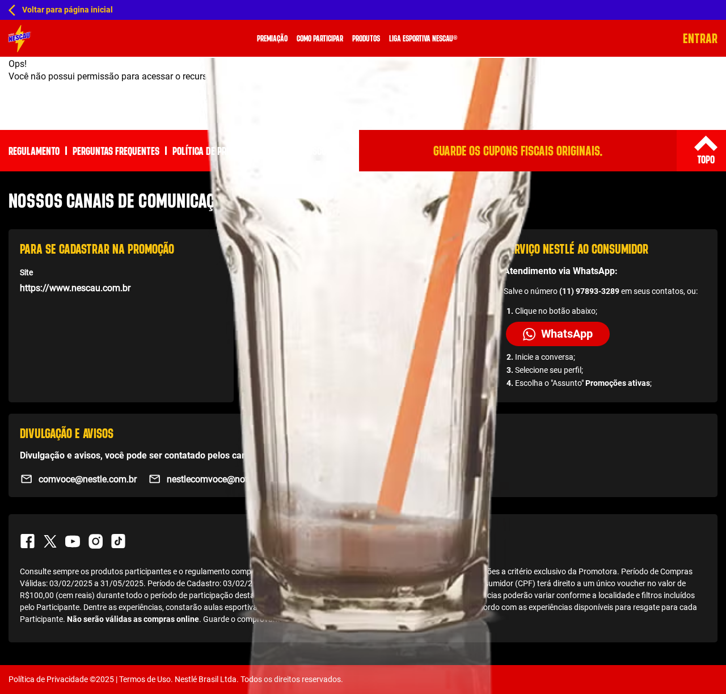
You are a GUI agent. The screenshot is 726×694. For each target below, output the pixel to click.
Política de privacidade (217, 150)
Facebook (27, 541)
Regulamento (34, 150)
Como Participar (320, 38)
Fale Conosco (301, 150)
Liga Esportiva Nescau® (423, 38)
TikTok (118, 541)
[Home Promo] (20, 38)
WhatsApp (567, 333)
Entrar (700, 38)
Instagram (95, 541)
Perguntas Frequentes (116, 150)
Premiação (272, 38)
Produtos (366, 38)
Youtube (72, 541)
